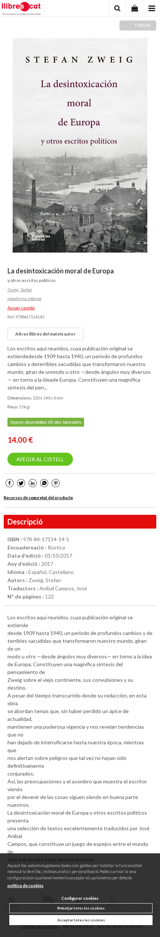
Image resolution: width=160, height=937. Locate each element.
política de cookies (25, 885)
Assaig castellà (21, 308)
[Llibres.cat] (21, 9)
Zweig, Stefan (19, 290)
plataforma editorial (24, 298)
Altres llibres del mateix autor (45, 334)
